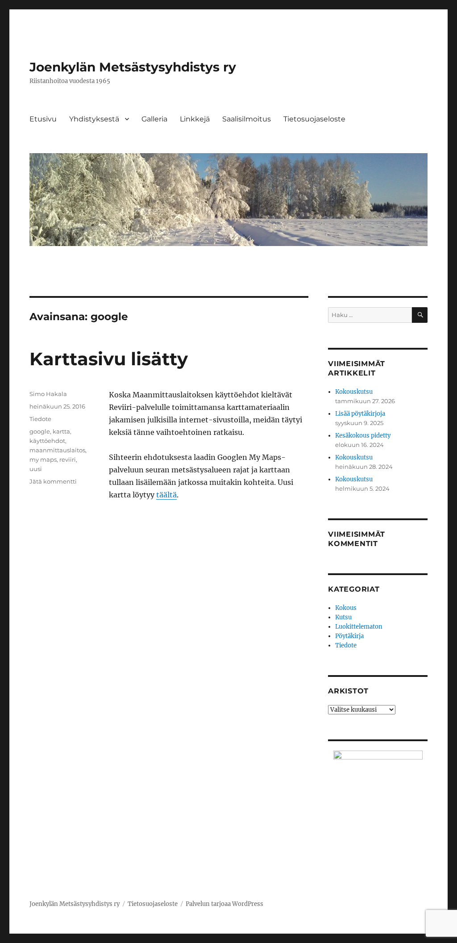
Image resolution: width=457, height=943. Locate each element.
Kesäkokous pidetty (363, 435)
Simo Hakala (48, 393)
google (39, 431)
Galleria (154, 119)
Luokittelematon (358, 626)
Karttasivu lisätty (108, 359)
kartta (61, 431)
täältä (166, 494)
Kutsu (343, 617)
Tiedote (40, 418)
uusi (35, 468)
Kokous (346, 608)
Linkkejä (195, 119)
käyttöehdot (47, 440)
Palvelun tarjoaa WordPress (224, 904)
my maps (43, 459)
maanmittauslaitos (57, 450)
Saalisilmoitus (246, 119)
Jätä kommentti (53, 481)
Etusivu (43, 119)
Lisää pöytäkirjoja (360, 413)
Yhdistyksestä (94, 119)
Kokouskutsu (354, 392)
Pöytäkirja (349, 636)
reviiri (67, 459)
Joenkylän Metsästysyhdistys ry (132, 67)
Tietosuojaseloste (314, 119)
